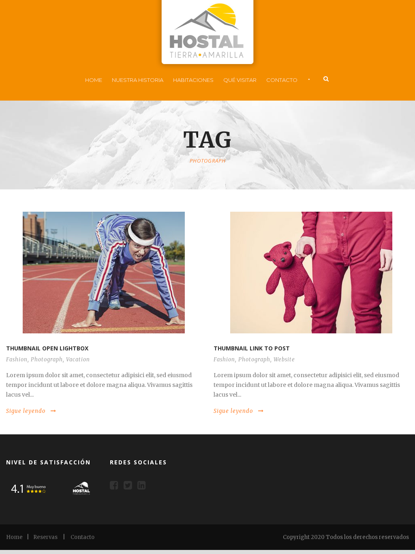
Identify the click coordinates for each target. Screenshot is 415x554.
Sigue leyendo (25, 411)
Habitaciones (193, 80)
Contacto (281, 80)
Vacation (78, 359)
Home (93, 80)
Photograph (47, 359)
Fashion (17, 359)
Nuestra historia (137, 80)
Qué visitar (240, 80)
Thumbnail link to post (252, 348)
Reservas (45, 537)
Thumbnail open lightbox (47, 348)
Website (284, 359)
